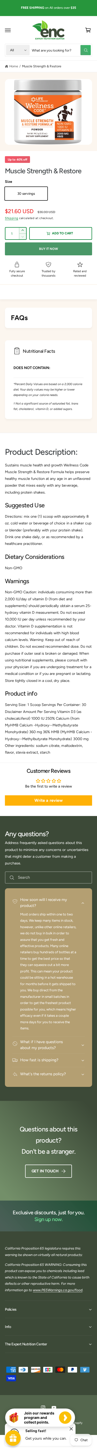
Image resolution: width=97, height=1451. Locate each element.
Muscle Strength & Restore (41, 66)
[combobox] (61, 50)
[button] (8, 30)
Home (13, 66)
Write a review (48, 800)
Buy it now (48, 249)
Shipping (11, 218)
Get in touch (45, 1171)
